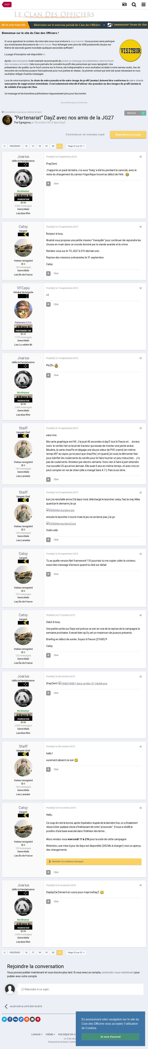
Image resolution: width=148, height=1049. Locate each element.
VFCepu (23, 288)
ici (44, 54)
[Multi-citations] (48, 183)
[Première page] (4, 146)
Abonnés (131, 113)
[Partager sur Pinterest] (37, 1019)
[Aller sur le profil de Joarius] (23, 178)
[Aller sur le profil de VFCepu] (23, 309)
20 (53, 146)
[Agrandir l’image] (76, 760)
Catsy (23, 226)
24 (24, 334)
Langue (36, 1034)
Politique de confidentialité (75, 1034)
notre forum (45, 44)
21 (59, 146)
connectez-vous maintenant (118, 972)
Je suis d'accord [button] (110, 1036)
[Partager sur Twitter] (4, 1019)
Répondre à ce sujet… (37, 989)
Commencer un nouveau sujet (85, 134)
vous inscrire (77, 41)
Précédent (15, 146)
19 (46, 146)
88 (24, 202)
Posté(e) (61, 156)
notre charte (136, 80)
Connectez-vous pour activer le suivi (23, 112)
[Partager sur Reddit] (26, 1019)
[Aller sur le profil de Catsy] (23, 247)
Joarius (23, 156)
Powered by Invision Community (64, 1042)
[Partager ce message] (141, 156)
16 (26, 146)
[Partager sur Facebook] (9, 1019)
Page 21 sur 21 (75, 146)
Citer (56, 183)
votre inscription (19, 61)
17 (33, 146)
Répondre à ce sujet (128, 134)
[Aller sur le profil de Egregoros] (7, 120)
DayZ (63, 122)
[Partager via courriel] (32, 1019)
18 (39, 146)
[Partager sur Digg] (15, 1019)
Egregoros (25, 122)
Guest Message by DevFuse (74, 102)
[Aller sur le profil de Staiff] (23, 449)
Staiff (23, 428)
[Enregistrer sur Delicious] (21, 1019)
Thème (50, 1034)
